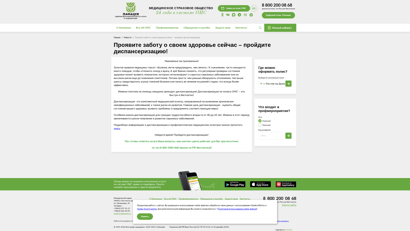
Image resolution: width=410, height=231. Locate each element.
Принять (145, 216)
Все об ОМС (170, 199)
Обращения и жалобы (211, 199)
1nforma (288, 230)
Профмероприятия (188, 199)
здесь (117, 128)
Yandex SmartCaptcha (147, 209)
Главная (117, 37)
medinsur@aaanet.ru (122, 213)
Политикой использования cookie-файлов (237, 209)
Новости (127, 37)
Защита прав (231, 199)
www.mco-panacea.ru (281, 221)
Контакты (241, 27)
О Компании (155, 199)
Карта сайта (289, 205)
